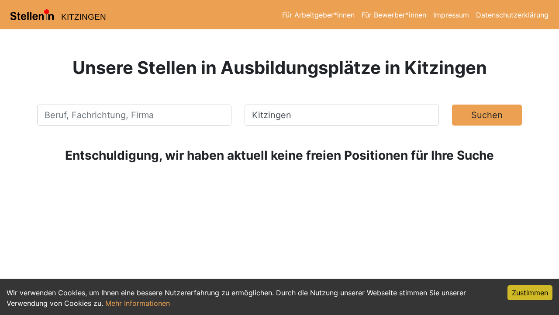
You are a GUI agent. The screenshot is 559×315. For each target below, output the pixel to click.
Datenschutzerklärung (512, 14)
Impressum (451, 14)
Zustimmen (530, 292)
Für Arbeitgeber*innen (318, 14)
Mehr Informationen (137, 303)
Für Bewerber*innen (394, 14)
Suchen (487, 115)
